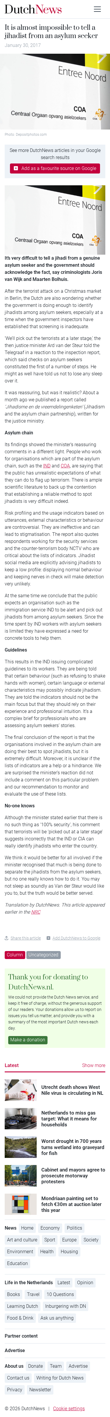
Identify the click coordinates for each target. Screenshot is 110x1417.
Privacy (14, 1390)
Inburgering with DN (65, 1306)
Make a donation (27, 1040)
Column (15, 955)
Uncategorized (43, 955)
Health (47, 1251)
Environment (20, 1251)
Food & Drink (20, 1318)
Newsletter (40, 1390)
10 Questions (60, 1294)
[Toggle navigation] (97, 9)
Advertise (78, 1366)
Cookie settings (69, 1408)
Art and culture (22, 1240)
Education (17, 1263)
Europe (69, 1240)
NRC (35, 912)
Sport (49, 1240)
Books (13, 1294)
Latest (12, 1065)
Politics (74, 1228)
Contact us (18, 1378)
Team (56, 1366)
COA (65, 466)
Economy (50, 1228)
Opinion (85, 1282)
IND (46, 466)
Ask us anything (57, 1318)
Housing (69, 1251)
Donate (35, 1366)
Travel (33, 1294)
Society (91, 1240)
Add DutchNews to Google (76, 938)
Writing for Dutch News (60, 1378)
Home (27, 1228)
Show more (93, 1065)
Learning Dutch (22, 1306)
